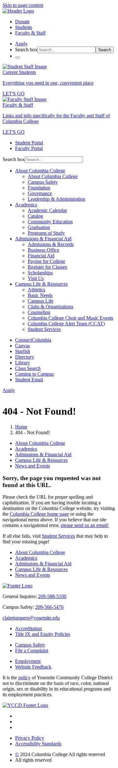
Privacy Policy (29, 738)
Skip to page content (23, 5)
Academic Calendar (47, 210)
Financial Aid (41, 255)
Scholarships (40, 272)
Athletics (36, 289)
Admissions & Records (51, 244)
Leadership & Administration (56, 199)
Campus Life (40, 301)
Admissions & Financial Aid (43, 238)
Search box (26, 49)
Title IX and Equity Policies (42, 634)
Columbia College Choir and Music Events (70, 318)
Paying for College (46, 261)
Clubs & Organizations (50, 306)
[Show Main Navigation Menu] (17, 58)
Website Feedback (33, 667)
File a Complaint (31, 650)
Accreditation (28, 628)
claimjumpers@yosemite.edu (31, 617)
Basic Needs (40, 295)
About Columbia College (40, 170)
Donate (22, 21)
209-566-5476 (49, 607)
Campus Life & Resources (41, 284)
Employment (28, 661)
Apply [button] (21, 43)
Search (104, 50)
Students (23, 27)
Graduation (39, 227)
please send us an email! (85, 525)
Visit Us (36, 278)
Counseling (39, 312)
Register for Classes (47, 267)
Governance (40, 193)
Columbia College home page (39, 514)
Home (21, 426)
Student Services (44, 329)
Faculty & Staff (30, 33)
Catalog (35, 216)
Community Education (50, 221)
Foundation (39, 187)
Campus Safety (43, 182)
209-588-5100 (52, 596)
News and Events (32, 465)
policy (24, 677)
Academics (26, 204)
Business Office (43, 250)
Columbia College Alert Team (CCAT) (66, 323)
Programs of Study (46, 233)
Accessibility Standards (38, 743)
